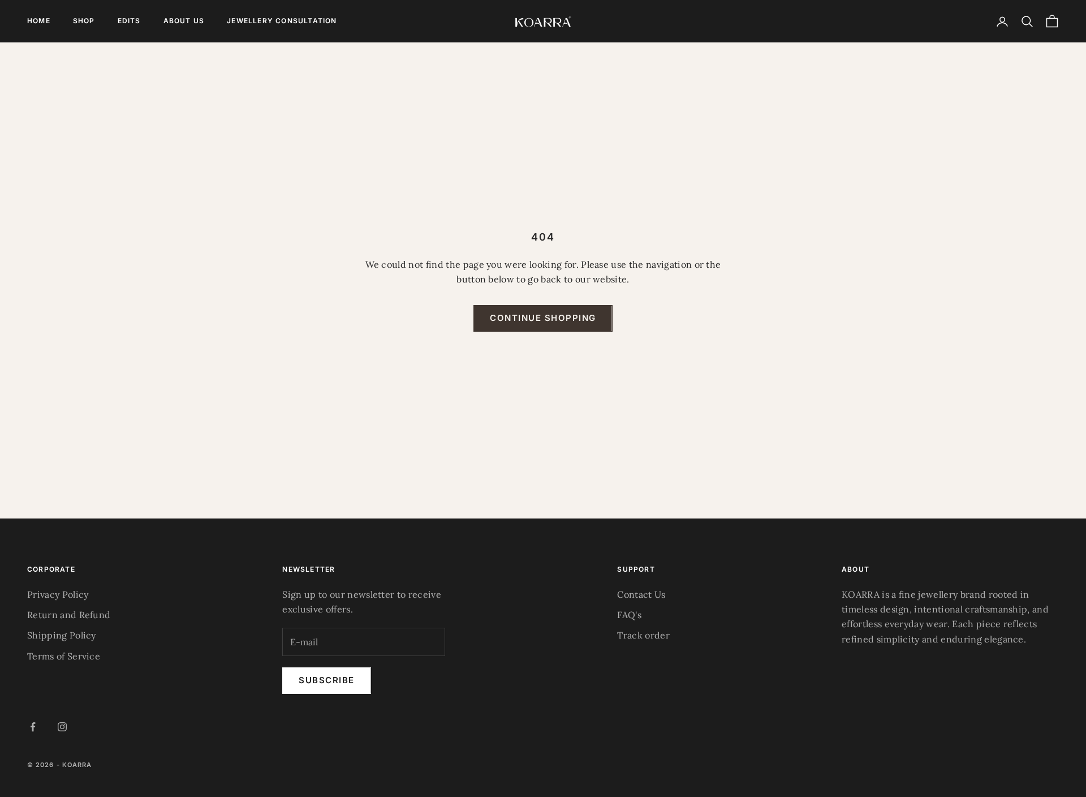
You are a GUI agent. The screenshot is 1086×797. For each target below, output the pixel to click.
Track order (643, 635)
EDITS (129, 20)
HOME (38, 20)
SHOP (84, 20)
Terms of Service (63, 656)
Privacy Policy (57, 594)
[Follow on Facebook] (32, 726)
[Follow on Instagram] (62, 726)
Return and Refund (68, 614)
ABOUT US (184, 20)
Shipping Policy (61, 635)
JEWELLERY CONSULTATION (282, 20)
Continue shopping (543, 317)
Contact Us (641, 594)
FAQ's (629, 614)
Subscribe (327, 680)
